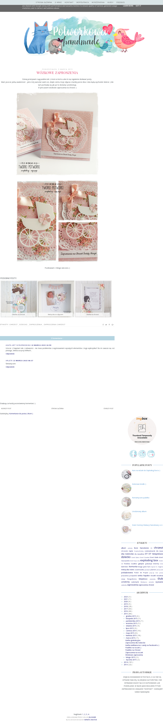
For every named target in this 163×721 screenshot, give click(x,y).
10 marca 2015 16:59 (41, 345)
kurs (149, 567)
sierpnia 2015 (131, 626)
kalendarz (124, 567)
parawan (147, 570)
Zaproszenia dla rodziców (135, 643)
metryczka (125, 569)
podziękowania (127, 572)
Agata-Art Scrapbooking (18, 345)
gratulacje (148, 564)
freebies (127, 564)
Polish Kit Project (141, 573)
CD (151, 548)
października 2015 (133, 621)
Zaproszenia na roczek (134, 652)
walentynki (135, 582)
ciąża (131, 551)
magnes (160, 567)
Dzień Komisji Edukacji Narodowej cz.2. (147, 525)
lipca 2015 (130, 628)
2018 (126, 606)
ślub (160, 578)
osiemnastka (139, 570)
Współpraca (82, 2)
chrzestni (124, 551)
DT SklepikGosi (156, 553)
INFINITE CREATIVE (90, 720)
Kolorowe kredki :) (139, 484)
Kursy (110, 2)
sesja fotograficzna (129, 579)
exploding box (149, 560)
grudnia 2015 (131, 616)
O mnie (58, 2)
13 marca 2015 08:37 (23, 361)
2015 (126, 614)
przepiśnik (133, 576)
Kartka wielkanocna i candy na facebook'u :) (142, 645)
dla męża (159, 551)
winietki (151, 582)
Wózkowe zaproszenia (134, 655)
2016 (126, 611)
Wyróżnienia (98, 2)
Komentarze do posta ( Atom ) (21, 413)
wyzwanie (159, 582)
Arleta (9, 361)
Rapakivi (146, 575)
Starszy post (108, 409)
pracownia (125, 576)
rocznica (160, 575)
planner (153, 570)
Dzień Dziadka (144, 557)
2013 (126, 664)
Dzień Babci (135, 557)
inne (161, 564)
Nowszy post (6, 409)
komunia (133, 566)
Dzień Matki (154, 557)
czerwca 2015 (131, 630)
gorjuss (141, 563)
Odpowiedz (10, 354)
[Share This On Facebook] (103, 324)
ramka (140, 575)
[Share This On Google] (112, 324)
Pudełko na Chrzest (132, 650)
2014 (126, 662)
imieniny (156, 564)
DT (146, 553)
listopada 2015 (132, 618)
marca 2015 (131, 638)
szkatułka (152, 579)
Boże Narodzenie (141, 548)
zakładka (124, 585)
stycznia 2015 (131, 660)
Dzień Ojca (133, 561)
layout (153, 567)
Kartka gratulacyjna (132, 640)
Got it (138, 6)
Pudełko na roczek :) (133, 647)
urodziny (125, 581)
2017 (126, 609)
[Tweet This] (106, 324)
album (123, 548)
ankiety (130, 548)
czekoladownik (150, 551)
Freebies (120, 2)
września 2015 (131, 623)
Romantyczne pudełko (140, 498)
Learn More (128, 6)
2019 (126, 604)
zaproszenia (36, 324)
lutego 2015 (131, 657)
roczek (153, 575)
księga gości (142, 567)
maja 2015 (130, 633)
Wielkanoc (144, 582)
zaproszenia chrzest (54, 324)
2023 (126, 597)
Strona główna (44, 2)
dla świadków (139, 554)
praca (161, 573)
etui (138, 561)
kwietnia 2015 (131, 635)
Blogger (92, 717)
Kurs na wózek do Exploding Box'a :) (146, 470)
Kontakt (69, 2)
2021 (126, 599)
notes (132, 569)
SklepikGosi (143, 579)
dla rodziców (127, 553)
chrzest (13, 324)
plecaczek (160, 570)
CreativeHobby (139, 551)
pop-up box (153, 573)
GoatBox (134, 564)
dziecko (23, 324)
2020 (126, 601)
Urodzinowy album (139, 511)
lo (156, 567)
